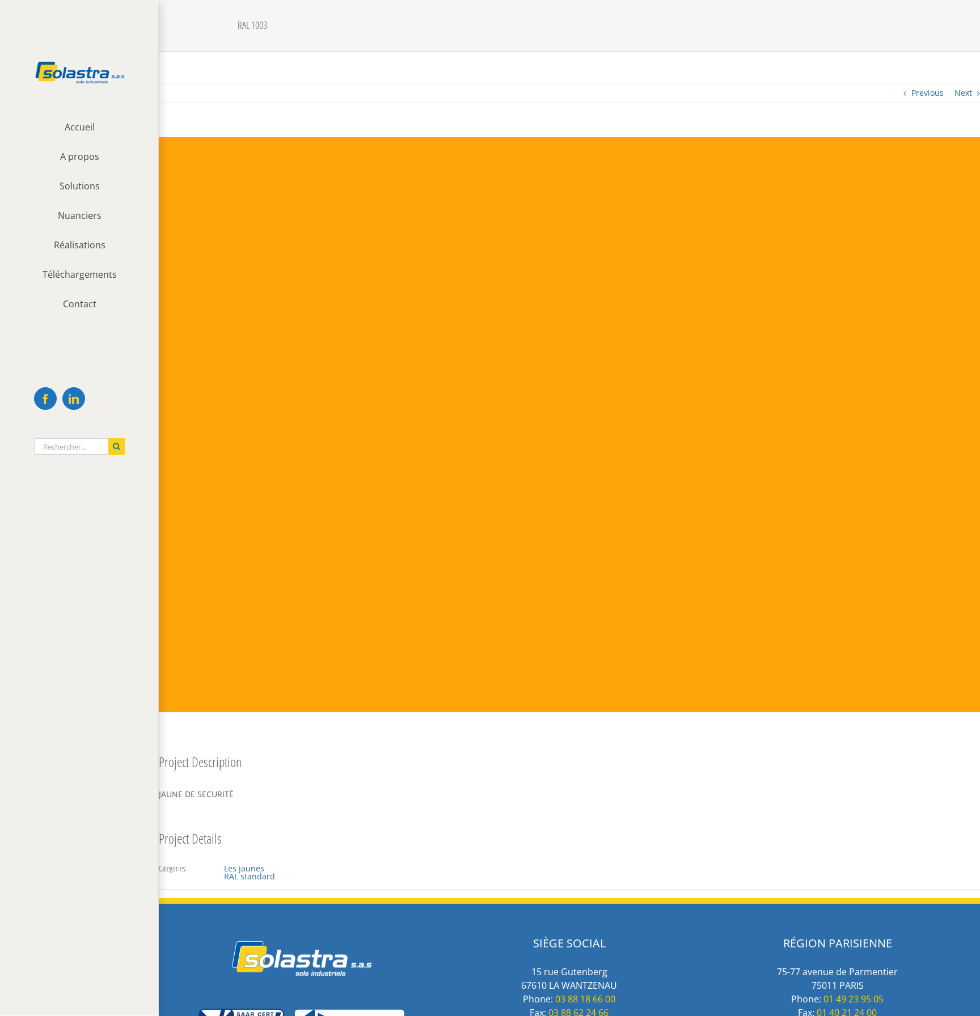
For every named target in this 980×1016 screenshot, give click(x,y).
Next (963, 92)
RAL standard (249, 876)
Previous (927, 92)
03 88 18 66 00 (585, 999)
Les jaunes (244, 868)
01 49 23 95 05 (853, 999)
